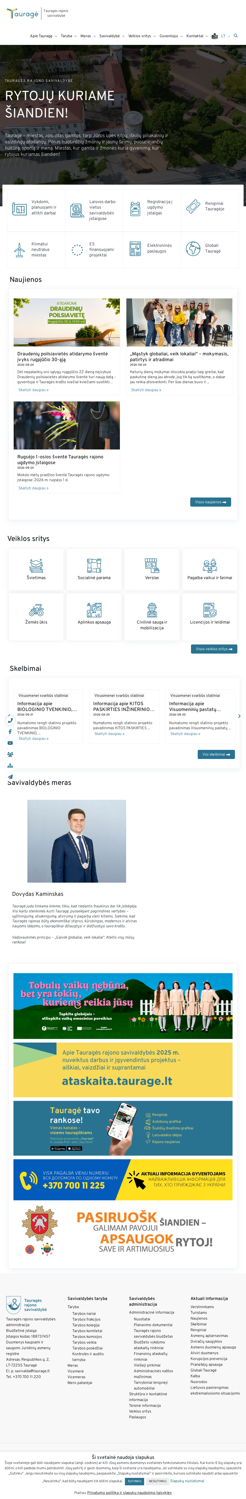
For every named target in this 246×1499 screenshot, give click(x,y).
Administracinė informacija (151, 1312)
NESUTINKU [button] (157, 1481)
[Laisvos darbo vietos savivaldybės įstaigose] (77, 210)
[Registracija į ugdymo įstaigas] (135, 209)
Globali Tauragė (213, 248)
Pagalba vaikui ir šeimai (209, 578)
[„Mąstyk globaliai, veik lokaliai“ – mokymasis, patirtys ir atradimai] (179, 322)
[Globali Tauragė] (193, 249)
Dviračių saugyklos (206, 1341)
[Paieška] (236, 36)
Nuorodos (199, 1382)
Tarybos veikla (84, 1342)
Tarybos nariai (84, 1313)
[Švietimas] (36, 565)
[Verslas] (152, 565)
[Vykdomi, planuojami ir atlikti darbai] (19, 209)
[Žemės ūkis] (36, 610)
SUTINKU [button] (134, 1481)
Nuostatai (142, 1319)
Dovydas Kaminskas (37, 894)
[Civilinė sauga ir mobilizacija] (152, 610)
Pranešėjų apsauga (206, 1364)
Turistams (199, 1313)
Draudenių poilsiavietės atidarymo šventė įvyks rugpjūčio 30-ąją (62, 357)
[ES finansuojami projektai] (77, 250)
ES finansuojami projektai (101, 250)
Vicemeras (76, 1377)
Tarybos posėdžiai (87, 1348)
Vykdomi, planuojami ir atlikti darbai (43, 207)
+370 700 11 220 (27, 1377)
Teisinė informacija (145, 1405)
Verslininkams (202, 1307)
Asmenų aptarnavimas (209, 1336)
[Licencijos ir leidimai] (210, 610)
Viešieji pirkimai (147, 1365)
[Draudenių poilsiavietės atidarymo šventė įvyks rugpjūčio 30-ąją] (67, 322)
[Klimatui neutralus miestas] (19, 250)
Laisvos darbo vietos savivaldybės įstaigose (102, 210)
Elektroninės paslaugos (159, 248)
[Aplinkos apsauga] (94, 610)
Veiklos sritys (140, 1411)
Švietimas (36, 578)
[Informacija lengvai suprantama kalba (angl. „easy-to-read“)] (216, 36)
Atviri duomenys (204, 1353)
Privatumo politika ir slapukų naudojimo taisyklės (129, 1493)
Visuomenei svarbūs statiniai (43, 695)
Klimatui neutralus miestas (40, 250)
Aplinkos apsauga (94, 622)
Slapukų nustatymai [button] (187, 1481)
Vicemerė (76, 1371)
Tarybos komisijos (87, 1337)
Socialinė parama (94, 578)
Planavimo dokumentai (153, 1325)
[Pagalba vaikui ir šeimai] (210, 565)
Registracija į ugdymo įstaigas (159, 207)
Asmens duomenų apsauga (213, 1347)
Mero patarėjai (80, 1383)
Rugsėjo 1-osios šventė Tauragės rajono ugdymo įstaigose (60, 460)
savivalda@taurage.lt (32, 1371)
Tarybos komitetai (87, 1331)
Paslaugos (137, 1417)
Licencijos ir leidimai (210, 622)
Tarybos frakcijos (86, 1319)
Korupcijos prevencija (209, 1359)
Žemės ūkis (36, 622)
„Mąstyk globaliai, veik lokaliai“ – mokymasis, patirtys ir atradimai (179, 357)
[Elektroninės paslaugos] (135, 249)
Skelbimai (199, 1324)
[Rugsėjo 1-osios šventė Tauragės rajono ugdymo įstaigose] (67, 425)
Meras (73, 1365)
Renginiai (198, 1330)
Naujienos (199, 1318)
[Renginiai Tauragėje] (193, 206)
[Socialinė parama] (94, 565)
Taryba (73, 1307)
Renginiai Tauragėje (214, 206)
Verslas (152, 578)
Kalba (195, 1376)
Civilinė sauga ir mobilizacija (152, 625)
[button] (239, 716)
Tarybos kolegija (85, 1325)
